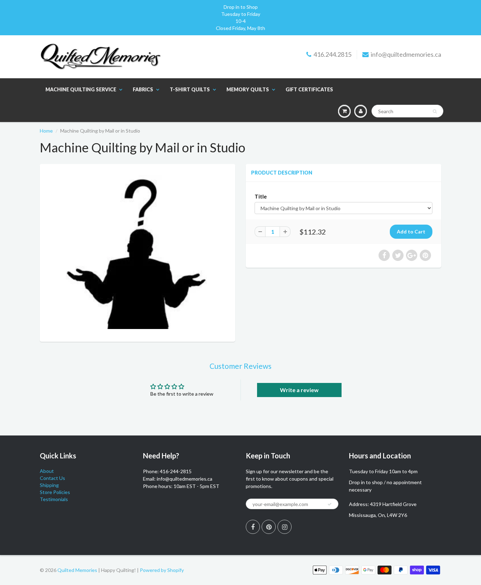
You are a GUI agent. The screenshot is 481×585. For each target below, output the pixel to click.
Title (261, 196)
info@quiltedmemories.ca (406, 54)
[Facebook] (253, 527)
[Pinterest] (269, 527)
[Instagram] (284, 527)
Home (46, 131)
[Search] (434, 111)
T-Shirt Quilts (190, 89)
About (47, 471)
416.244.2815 (332, 54)
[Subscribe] (329, 504)
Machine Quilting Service (80, 89)
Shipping (49, 485)
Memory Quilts (247, 89)
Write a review (299, 389)
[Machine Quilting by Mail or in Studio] (137, 251)
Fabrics (143, 89)
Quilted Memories (77, 570)
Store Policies (55, 492)
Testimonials (54, 499)
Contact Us (52, 478)
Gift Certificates (309, 89)
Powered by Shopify (162, 570)
